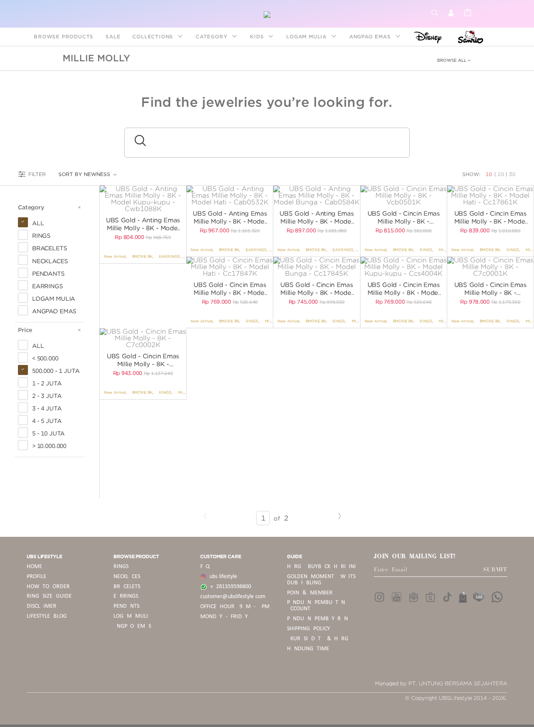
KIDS (258, 36)
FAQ (204, 566)
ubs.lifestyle (221, 577)
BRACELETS (126, 587)
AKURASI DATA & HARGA (319, 639)
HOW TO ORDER (48, 587)
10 (490, 174)
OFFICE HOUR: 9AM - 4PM (235, 607)
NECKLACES (126, 577)
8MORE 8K (142, 256)
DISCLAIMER (41, 606)
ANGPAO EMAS (371, 36)
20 (501, 174)
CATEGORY (212, 36)
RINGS (426, 249)
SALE (113, 36)
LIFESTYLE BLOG (47, 616)
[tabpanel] (143, 199)
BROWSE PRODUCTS (63, 36)
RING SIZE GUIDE (49, 596)
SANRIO (469, 36)
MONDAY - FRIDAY (224, 617)
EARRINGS (169, 256)
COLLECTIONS (153, 36)
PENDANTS (126, 606)
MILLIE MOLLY (96, 58)
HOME (34, 566)
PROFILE (36, 577)
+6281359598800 (229, 587)
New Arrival (115, 256)
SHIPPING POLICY (308, 629)
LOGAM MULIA (307, 36)
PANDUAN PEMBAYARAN (317, 619)
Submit (495, 570)
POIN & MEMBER (309, 593)
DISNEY (425, 36)
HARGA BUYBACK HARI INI (321, 566)
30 (512, 174)
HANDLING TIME (308, 649)
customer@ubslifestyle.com (232, 597)
